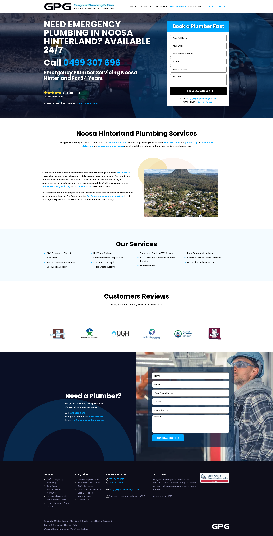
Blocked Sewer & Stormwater (61, 262)
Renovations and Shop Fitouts (108, 257)
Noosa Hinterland (87, 103)
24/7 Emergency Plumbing (60, 253)
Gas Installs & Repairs (57, 266)
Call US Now (215, 6)
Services (160, 6)
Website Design (51, 529)
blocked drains (50, 186)
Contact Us (194, 6)
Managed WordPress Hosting (74, 529)
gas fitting (64, 186)
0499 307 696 (92, 63)
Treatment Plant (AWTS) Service (156, 253)
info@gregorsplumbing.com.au (201, 98)
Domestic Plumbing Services (201, 262)
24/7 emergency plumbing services (105, 196)
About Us (146, 6)
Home (133, 6)
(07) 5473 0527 (205, 101)
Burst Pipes (52, 257)
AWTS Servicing (85, 486)
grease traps (192, 142)
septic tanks (123, 172)
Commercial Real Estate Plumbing (204, 257)
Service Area (177, 6)
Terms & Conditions (54, 525)
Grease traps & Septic (104, 262)
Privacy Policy (72, 525)
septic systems (172, 142)
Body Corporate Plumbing (200, 253)
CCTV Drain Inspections (89, 489)
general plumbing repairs (111, 146)
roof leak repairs (82, 186)
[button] (166, 6)
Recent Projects (86, 496)
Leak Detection (147, 265)
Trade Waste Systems (104, 266)
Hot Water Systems (103, 253)
